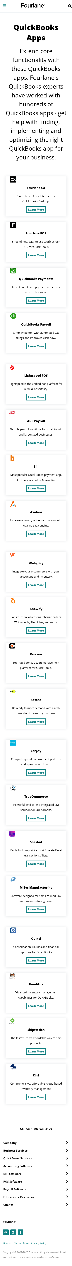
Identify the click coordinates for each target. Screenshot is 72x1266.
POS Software (12, 1181)
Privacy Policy (38, 1243)
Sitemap (7, 1243)
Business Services (15, 1150)
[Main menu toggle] (4, 5)
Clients (8, 1205)
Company (10, 1143)
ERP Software (12, 1174)
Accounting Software (17, 1166)
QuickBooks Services (17, 1158)
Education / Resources (18, 1197)
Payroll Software (14, 1189)
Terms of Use (21, 1243)
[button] (70, 6)
